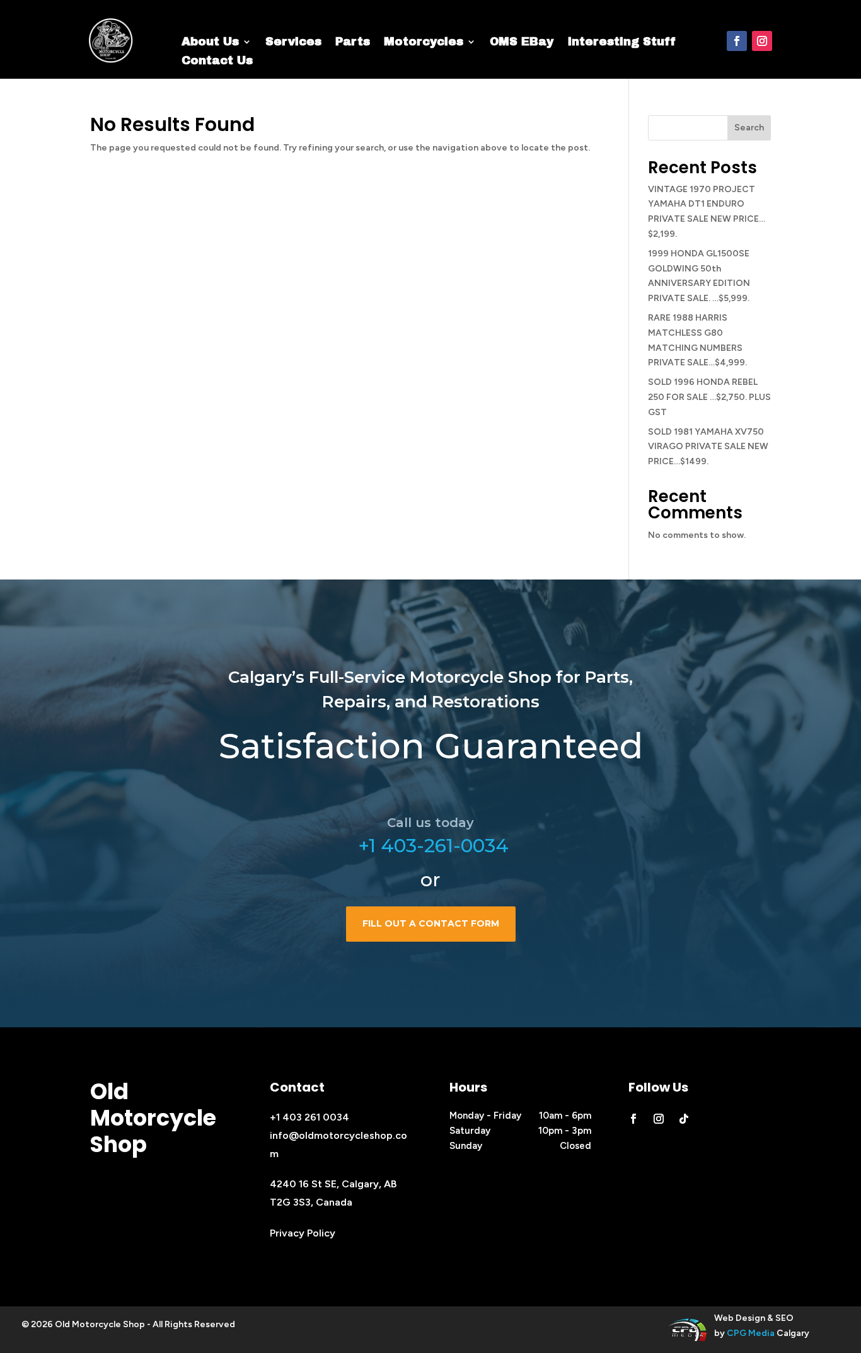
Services (293, 42)
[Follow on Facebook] (737, 41)
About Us (210, 42)
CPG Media (751, 1333)
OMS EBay (521, 42)
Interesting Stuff (621, 42)
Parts (352, 42)
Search (749, 127)
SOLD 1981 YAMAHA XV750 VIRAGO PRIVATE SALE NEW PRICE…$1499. (708, 446)
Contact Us (217, 61)
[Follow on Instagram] (762, 41)
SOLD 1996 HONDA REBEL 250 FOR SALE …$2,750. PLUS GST (709, 397)
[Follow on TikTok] (684, 1119)
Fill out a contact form (430, 923)
